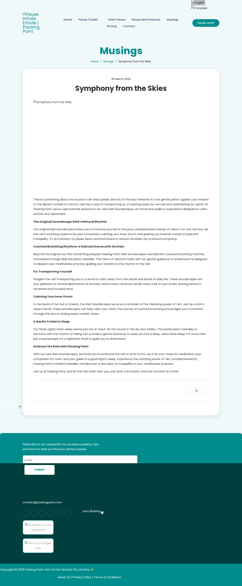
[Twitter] (196, 390)
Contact (129, 26)
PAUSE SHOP (205, 23)
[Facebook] (187, 390)
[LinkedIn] (205, 390)
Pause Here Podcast (146, 20)
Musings (173, 20)
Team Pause (116, 20)
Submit (39, 470)
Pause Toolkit (88, 20)
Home (68, 20)
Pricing (112, 26)
